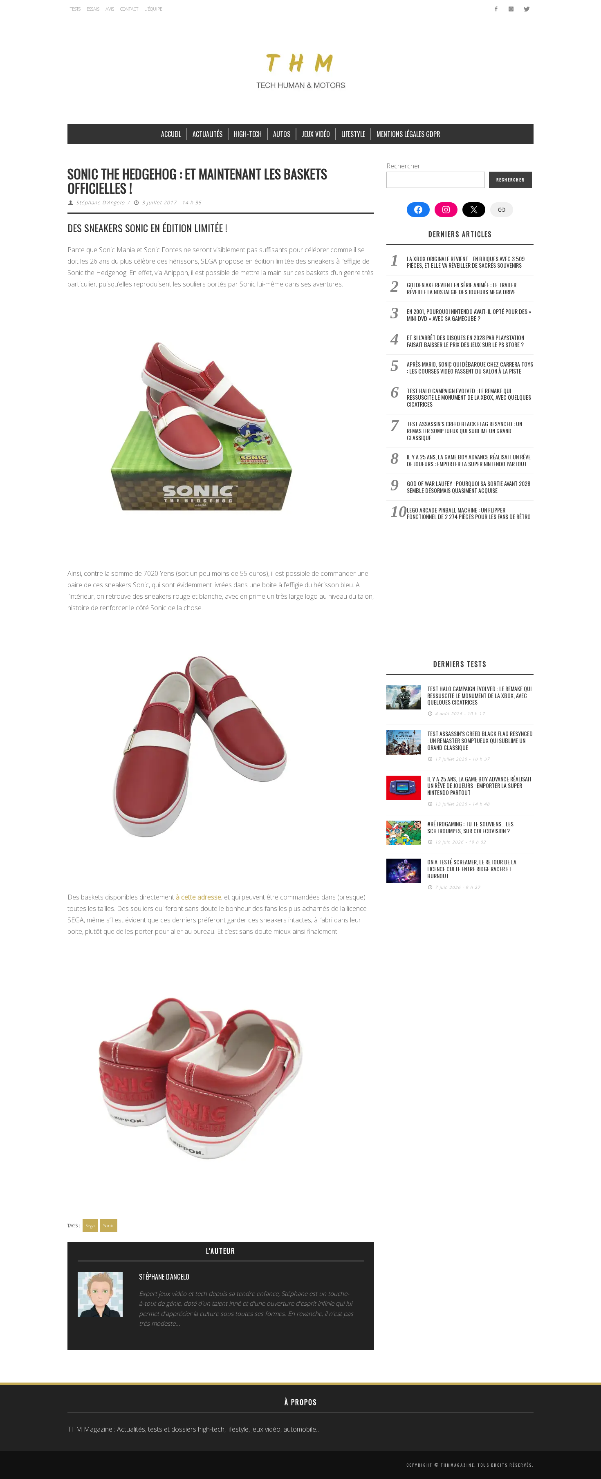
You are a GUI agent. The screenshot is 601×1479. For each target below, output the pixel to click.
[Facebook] (496, 9)
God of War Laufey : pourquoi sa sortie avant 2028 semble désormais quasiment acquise (468, 486)
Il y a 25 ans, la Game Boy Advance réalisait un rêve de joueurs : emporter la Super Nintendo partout (469, 460)
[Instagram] (510, 9)
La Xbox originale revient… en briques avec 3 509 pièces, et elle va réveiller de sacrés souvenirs (466, 262)
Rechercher (403, 165)
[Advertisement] (460, 590)
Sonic (108, 1225)
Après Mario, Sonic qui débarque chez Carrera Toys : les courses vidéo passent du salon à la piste (470, 367)
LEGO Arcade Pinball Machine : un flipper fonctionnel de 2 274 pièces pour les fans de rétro (469, 513)
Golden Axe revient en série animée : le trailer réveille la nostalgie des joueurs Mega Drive (461, 288)
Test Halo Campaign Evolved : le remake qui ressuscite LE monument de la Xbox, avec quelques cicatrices (469, 397)
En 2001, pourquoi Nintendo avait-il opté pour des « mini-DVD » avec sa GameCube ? (469, 314)
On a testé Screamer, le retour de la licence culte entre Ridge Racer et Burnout (471, 868)
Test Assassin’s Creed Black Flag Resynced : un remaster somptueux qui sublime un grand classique (464, 430)
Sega (90, 1225)
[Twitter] (526, 9)
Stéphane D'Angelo (100, 202)
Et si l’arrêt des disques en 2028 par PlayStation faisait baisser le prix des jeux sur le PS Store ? (465, 341)
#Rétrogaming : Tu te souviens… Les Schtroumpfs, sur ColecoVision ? (470, 827)
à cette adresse (198, 897)
